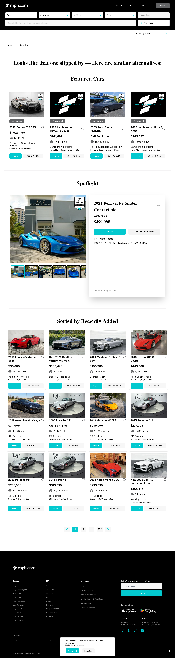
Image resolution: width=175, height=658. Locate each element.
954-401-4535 (155, 386)
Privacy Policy (87, 603)
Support (124, 618)
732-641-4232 (33, 156)
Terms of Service (88, 608)
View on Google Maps (105, 290)
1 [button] (75, 529)
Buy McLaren (18, 613)
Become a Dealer (124, 5)
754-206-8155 (73, 156)
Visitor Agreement (88, 595)
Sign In (162, 6)
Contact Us (50, 586)
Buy (47, 597)
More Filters (149, 23)
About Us (50, 590)
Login (83, 586)
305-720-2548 (114, 386)
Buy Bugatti (17, 594)
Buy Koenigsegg (20, 601)
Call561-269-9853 (144, 231)
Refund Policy (51, 613)
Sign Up (141, 593)
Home (8, 45)
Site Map (49, 594)
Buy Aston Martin (20, 620)
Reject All (88, 651)
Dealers (49, 605)
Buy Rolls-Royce (20, 609)
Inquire (15, 156)
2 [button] (83, 529)
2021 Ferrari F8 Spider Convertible (115, 206)
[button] (67, 529)
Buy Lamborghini (20, 590)
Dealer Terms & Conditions (92, 599)
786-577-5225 (155, 509)
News (142, 5)
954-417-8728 (114, 156)
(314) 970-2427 (33, 445)
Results (23, 45)
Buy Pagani (17, 597)
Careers (49, 616)
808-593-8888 (33, 386)
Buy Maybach (18, 605)
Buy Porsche (18, 616)
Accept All (72, 651)
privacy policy (78, 645)
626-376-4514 (73, 386)
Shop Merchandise (54, 609)
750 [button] (100, 529)
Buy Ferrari (17, 586)
